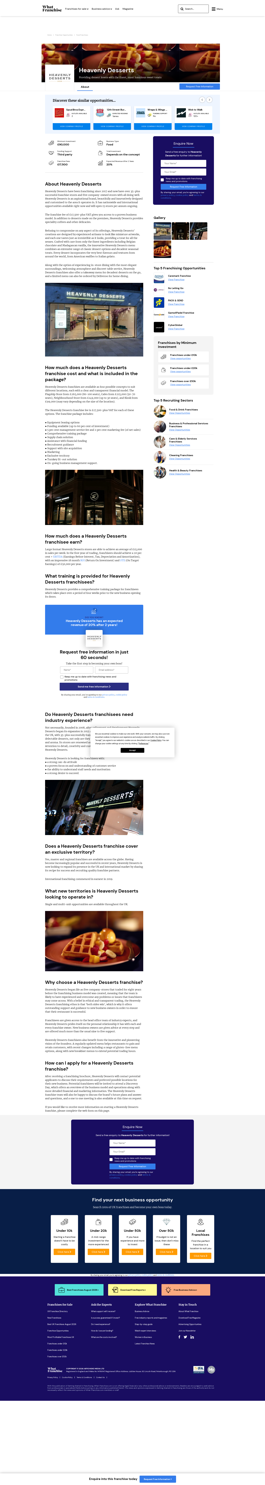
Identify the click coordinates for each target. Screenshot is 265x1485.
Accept (132, 750)
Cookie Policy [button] (155, 740)
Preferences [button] (143, 744)
